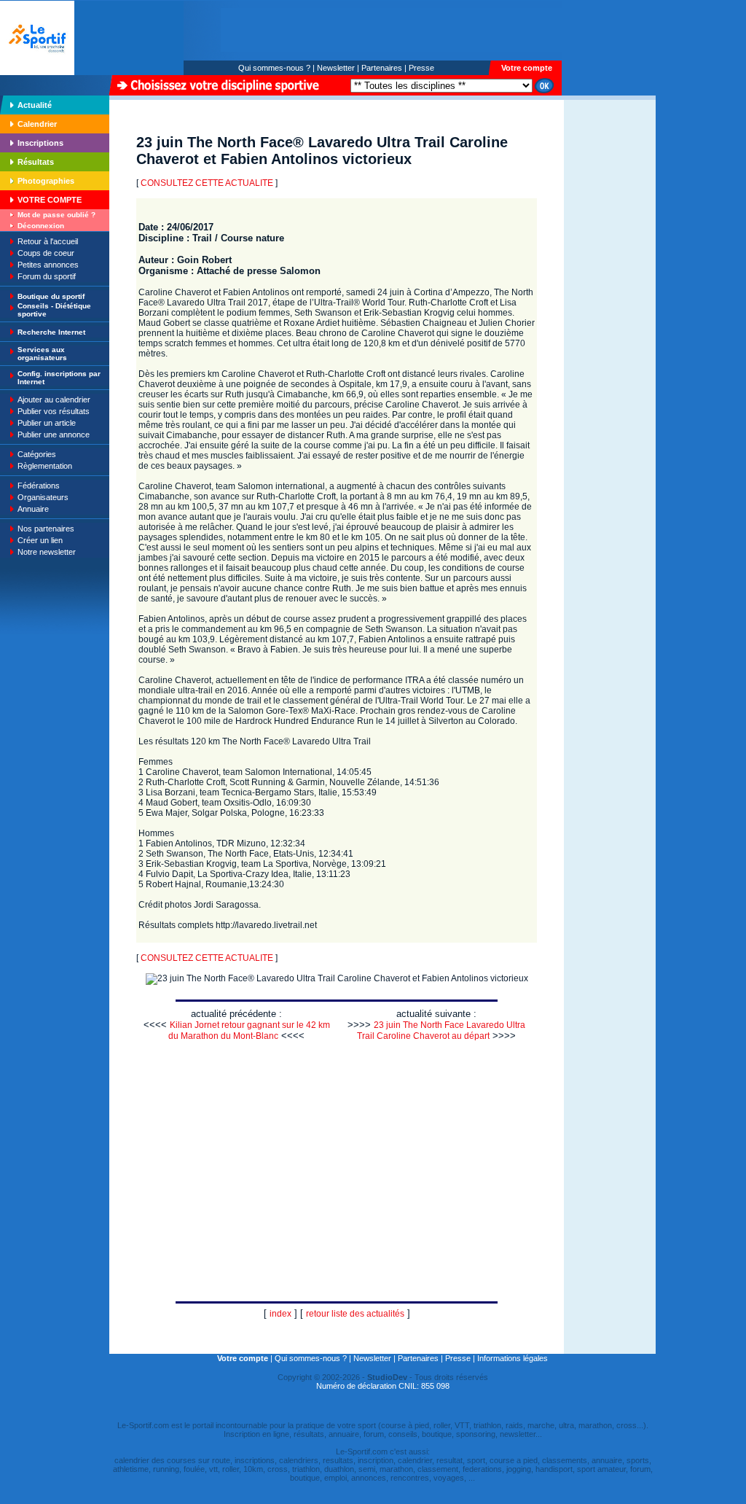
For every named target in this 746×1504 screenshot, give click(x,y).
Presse (421, 67)
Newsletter (336, 67)
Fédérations (38, 485)
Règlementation (44, 465)
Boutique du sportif (51, 296)
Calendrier (37, 124)
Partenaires (381, 67)
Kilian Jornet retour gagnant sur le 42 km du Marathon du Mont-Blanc (249, 1030)
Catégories (36, 454)
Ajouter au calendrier (53, 399)
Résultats (35, 161)
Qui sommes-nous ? (274, 67)
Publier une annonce (53, 434)
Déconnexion (40, 226)
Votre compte (526, 67)
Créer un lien (40, 540)
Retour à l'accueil (47, 241)
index (280, 1314)
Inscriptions (40, 143)
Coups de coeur (45, 253)
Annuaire (33, 508)
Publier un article (46, 422)
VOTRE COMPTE (49, 199)
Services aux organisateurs (42, 354)
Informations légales (512, 1358)
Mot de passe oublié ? (56, 215)
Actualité (34, 105)
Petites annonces (48, 264)
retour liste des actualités (355, 1314)
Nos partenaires (45, 528)
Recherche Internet (51, 332)
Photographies (45, 180)
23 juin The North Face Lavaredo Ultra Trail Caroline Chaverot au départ (441, 1030)
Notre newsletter (46, 552)
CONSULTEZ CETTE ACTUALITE (207, 183)
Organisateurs (42, 497)
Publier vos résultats (53, 411)
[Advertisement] (609, 199)
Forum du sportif (46, 276)
